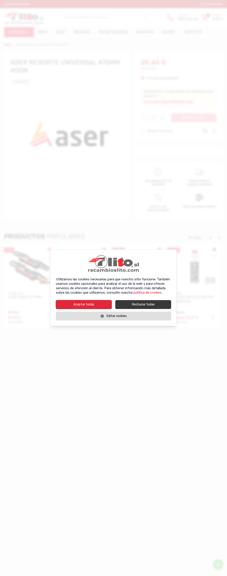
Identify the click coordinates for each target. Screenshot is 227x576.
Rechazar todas (143, 304)
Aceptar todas (83, 304)
